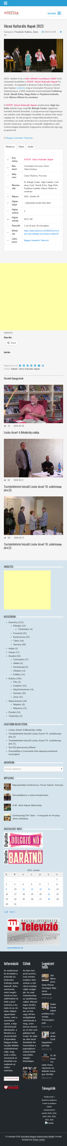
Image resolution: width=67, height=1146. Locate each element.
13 (40, 889)
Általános (10, 146)
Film (15, 682)
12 (32, 889)
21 (49, 894)
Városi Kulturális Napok (29, 369)
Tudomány (14, 716)
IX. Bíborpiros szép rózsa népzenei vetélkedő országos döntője (49, 1064)
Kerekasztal (19, 667)
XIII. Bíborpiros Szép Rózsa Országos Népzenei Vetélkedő (49, 984)
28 (49, 899)
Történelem (23, 629)
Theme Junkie (39, 1140)
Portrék (12, 712)
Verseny (17, 644)
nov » (12, 912)
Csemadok (18, 659)
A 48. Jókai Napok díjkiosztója (27, 805)
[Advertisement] (33, 296)
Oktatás (17, 670)
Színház (17, 693)
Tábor (16, 640)
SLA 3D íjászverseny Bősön (22, 747)
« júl (6, 912)
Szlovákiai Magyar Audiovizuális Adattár (37, 1137)
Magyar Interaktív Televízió (19, 138)
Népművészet (15, 701)
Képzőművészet (21, 689)
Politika (16, 674)
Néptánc (17, 704)
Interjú (12, 652)
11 (24, 889)
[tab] (10, 146)
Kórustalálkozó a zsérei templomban (30, 795)
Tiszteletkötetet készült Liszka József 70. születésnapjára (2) (33, 488)
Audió (30, 146)
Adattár (14, 369)
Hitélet (16, 663)
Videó (21, 146)
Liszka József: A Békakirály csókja (21, 432)
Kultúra (28, 32)
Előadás (17, 625)
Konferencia (19, 637)
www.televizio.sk (15, 947)
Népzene (17, 708)
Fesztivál (19, 32)
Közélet (12, 656)
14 (49, 889)
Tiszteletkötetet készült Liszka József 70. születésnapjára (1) (33, 546)
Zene (35, 32)
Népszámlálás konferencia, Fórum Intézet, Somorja (37, 785)
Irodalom (17, 685)
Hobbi (11, 648)
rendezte (21, 88)
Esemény (13, 622)
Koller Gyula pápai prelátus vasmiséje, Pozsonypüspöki (49, 1013)
